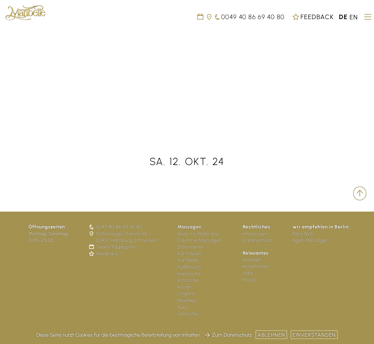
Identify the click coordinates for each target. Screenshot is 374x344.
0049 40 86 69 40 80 (119, 227)
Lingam (186, 293)
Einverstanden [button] (314, 335)
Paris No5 (303, 234)
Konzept (252, 260)
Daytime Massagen (200, 240)
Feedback (316, 17)
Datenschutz (257, 240)
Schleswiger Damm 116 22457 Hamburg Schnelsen (126, 237)
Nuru (183, 307)
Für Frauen (189, 253)
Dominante (190, 247)
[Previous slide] (10, 77)
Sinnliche (188, 314)
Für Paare (188, 260)
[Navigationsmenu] (367, 15)
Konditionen (256, 266)
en (354, 17)
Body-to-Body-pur (198, 234)
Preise (249, 280)
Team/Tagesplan (116, 247)
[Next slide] (364, 77)
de (343, 17)
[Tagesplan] (200, 17)
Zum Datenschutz (232, 335)
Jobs (248, 273)
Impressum (255, 234)
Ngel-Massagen (311, 240)
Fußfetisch (189, 267)
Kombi (185, 287)
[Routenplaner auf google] (209, 17)
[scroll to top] (359, 193)
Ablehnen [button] (271, 335)
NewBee (187, 300)
